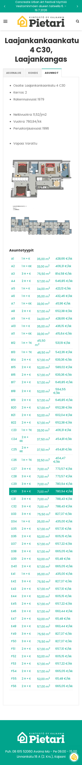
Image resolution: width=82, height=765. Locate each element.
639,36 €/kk (63, 360)
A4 (13, 281)
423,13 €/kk (63, 288)
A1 (12, 259)
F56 (13, 686)
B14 (13, 360)
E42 (13, 581)
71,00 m (43, 469)
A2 (13, 266)
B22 (13, 423)
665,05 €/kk (64, 551)
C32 (14, 506)
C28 (14, 476)
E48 (13, 626)
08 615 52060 (22, 751)
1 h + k (26, 259)
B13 (13, 352)
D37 (14, 544)
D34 (14, 521)
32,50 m (43, 460)
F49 (13, 634)
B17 (13, 382)
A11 (13, 334)
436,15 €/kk (63, 326)
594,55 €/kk (59, 391)
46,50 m (43, 353)
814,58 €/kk (63, 274)
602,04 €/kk (63, 415)
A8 (13, 311)
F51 (13, 649)
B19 (13, 400)
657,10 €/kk (63, 529)
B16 (13, 375)
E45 (14, 604)
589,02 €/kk (63, 367)
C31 (13, 499)
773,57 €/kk (63, 469)
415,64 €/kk (63, 334)
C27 (14, 469)
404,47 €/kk (59, 460)
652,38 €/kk (63, 311)
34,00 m (43, 289)
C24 (14, 439)
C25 (14, 449)
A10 (13, 326)
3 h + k (26, 274)
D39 (14, 559)
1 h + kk (27, 266)
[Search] (77, 21)
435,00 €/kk (63, 521)
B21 (13, 415)
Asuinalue (13, 73)
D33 (13, 514)
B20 (13, 407)
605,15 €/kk (63, 536)
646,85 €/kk (64, 281)
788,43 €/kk (63, 499)
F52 (13, 656)
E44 (14, 596)
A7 (13, 303)
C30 (14, 491)
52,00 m (43, 368)
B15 (13, 367)
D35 (14, 529)
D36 (14, 536)
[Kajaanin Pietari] (41, 21)
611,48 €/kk (62, 559)
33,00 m (43, 267)
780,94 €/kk (63, 484)
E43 (13, 589)
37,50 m (43, 439)
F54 (14, 671)
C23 (14, 430)
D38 (14, 551)
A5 (13, 288)
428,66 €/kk (63, 259)
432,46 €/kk (63, 296)
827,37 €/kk (63, 514)
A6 (13, 296)
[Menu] (5, 21)
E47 (13, 619)
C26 (14, 460)
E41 (13, 574)
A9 (13, 319)
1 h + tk (27, 343)
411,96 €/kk (62, 303)
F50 (13, 641)
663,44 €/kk (63, 611)
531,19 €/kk (62, 343)
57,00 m (43, 281)
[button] (41, 6)
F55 (14, 679)
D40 (14, 566)
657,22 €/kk (63, 544)
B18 (13, 391)
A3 (13, 274)
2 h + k (26, 281)
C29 (14, 484)
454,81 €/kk (63, 439)
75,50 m (43, 274)
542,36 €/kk (63, 352)
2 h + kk (24, 439)
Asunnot (52, 73)
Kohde (33, 73)
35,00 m (43, 259)
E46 (13, 611)
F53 (13, 664)
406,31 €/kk (63, 266)
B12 (13, 343)
